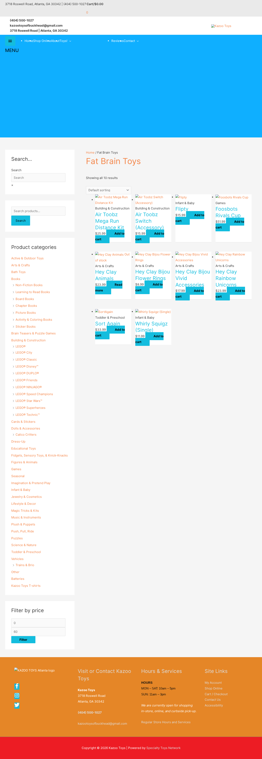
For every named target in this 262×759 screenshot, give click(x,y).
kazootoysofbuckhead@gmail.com (102, 723)
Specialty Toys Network (163, 748)
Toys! (63, 41)
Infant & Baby (20, 490)
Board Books (25, 299)
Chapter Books (26, 306)
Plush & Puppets (23, 524)
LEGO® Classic (26, 359)
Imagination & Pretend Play (30, 483)
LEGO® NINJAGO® (29, 387)
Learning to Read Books (33, 292)
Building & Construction (28, 340)
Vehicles (17, 559)
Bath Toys (18, 272)
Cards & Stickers (23, 422)
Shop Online (42, 41)
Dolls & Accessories (25, 428)
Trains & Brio (25, 565)
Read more (108, 287)
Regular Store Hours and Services (166, 722)
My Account (213, 683)
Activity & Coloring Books (34, 320)
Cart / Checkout (216, 694)
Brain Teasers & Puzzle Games (33, 333)
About (55, 41)
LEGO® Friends (26, 380)
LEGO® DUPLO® (27, 373)
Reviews (117, 41)
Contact (129, 41)
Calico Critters (26, 434)
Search (16, 170)
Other (15, 572)
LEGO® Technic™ (28, 415)
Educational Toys (23, 448)
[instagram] (18, 697)
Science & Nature (23, 545)
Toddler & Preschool (26, 552)
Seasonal (18, 476)
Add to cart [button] (109, 236)
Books (15, 279)
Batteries (17, 579)
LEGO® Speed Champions (34, 394)
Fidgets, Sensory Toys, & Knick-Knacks (39, 455)
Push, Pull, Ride (22, 531)
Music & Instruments (26, 517)
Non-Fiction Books (29, 285)
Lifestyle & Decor (23, 504)
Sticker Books (26, 326)
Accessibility (214, 705)
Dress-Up (18, 441)
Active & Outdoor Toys (27, 258)
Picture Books (26, 313)
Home (29, 41)
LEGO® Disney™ (27, 366)
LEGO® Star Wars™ (29, 401)
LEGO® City (24, 352)
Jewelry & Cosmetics (26, 497)
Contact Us (213, 700)
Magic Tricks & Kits (25, 511)
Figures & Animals (24, 462)
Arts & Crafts (20, 265)
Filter (23, 640)
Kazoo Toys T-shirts (26, 586)
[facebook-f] (18, 687)
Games (16, 469)
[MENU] (10, 41)
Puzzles (17, 538)
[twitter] (17, 706)
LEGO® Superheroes (30, 408)
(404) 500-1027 (90, 712)
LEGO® (21, 346)
